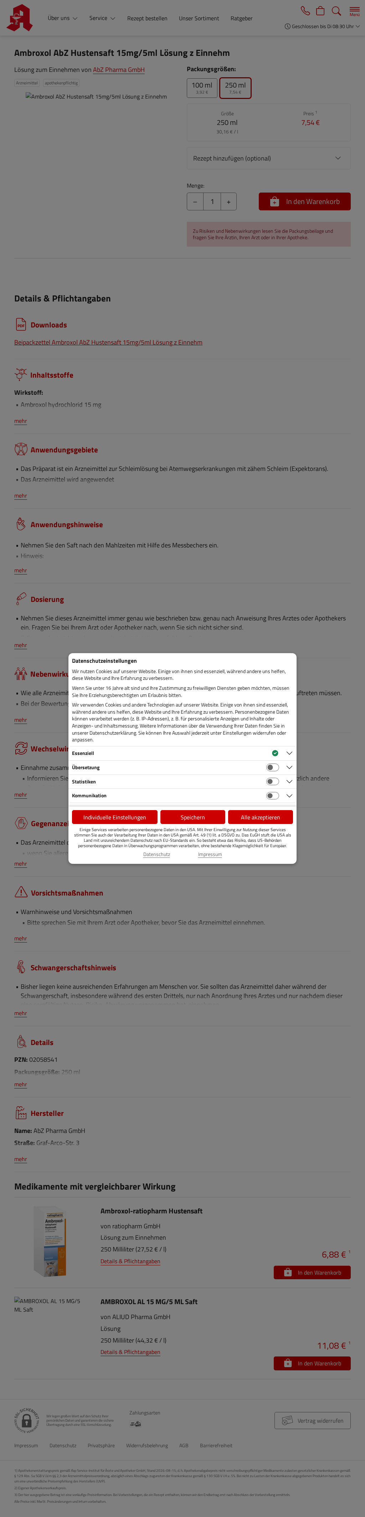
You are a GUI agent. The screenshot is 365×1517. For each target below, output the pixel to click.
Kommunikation (89, 795)
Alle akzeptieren (260, 817)
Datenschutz (156, 854)
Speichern (193, 817)
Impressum (210, 854)
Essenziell (83, 753)
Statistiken (84, 781)
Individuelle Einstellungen (114, 817)
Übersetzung (85, 767)
